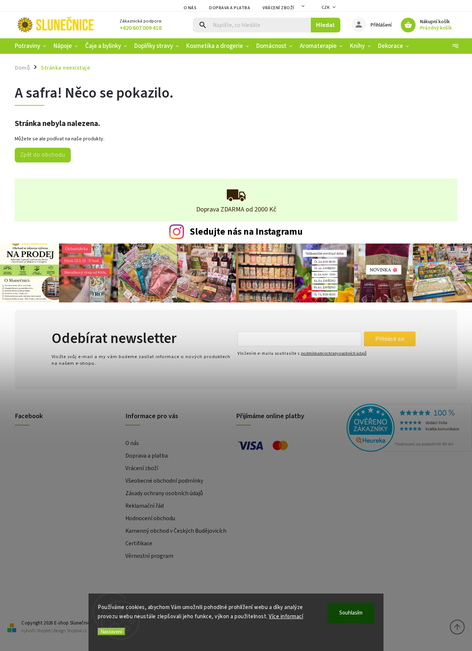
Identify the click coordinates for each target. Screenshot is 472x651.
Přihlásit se (389, 339)
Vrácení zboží (278, 8)
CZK (326, 7)
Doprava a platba (229, 8)
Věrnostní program (149, 556)
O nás (190, 8)
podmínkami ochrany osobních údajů (334, 353)
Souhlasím (350, 613)
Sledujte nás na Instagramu (246, 231)
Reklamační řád (144, 506)
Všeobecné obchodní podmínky (164, 481)
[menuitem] (32, 46)
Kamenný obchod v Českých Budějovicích (175, 531)
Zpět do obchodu (42, 155)
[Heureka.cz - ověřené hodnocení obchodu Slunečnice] (399, 429)
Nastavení (111, 631)
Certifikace (138, 543)
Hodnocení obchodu (150, 518)
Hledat (325, 25)
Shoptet (44, 631)
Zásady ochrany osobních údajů (164, 493)
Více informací (286, 616)
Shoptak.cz (77, 631)
